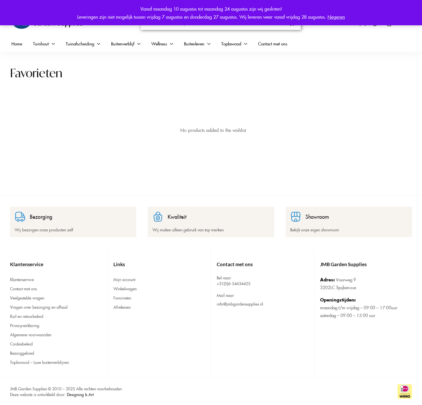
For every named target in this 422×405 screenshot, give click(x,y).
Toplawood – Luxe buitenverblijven (39, 362)
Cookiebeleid (21, 344)
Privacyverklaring (24, 325)
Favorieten (122, 298)
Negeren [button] (336, 17)
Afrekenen (122, 307)
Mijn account (124, 279)
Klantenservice (22, 279)
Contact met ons (23, 288)
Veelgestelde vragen (27, 298)
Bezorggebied (22, 353)
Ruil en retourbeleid (26, 316)
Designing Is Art (80, 394)
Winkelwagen (125, 288)
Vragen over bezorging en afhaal (38, 307)
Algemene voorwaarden (30, 334)
